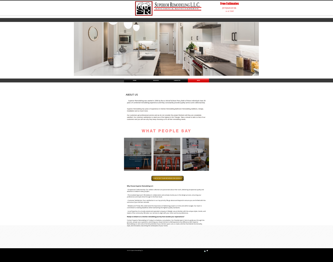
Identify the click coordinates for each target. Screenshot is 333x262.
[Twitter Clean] (207, 250)
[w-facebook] (205, 251)
